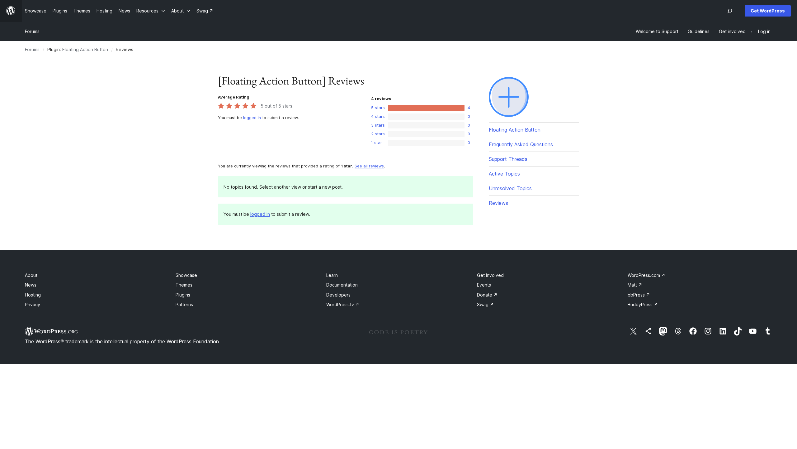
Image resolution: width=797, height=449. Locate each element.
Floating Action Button (85, 49)
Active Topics (504, 174)
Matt (635, 284)
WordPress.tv (342, 304)
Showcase (186, 275)
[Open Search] (729, 11)
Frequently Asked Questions (521, 144)
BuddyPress (643, 304)
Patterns (184, 304)
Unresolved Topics (510, 188)
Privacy (32, 304)
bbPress (639, 294)
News (30, 284)
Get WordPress (768, 10)
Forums (32, 31)
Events (484, 284)
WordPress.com (646, 275)
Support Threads (508, 159)
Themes (184, 284)
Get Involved (490, 275)
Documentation (342, 284)
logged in (252, 117)
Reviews (498, 203)
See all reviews (369, 166)
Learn (332, 275)
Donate (487, 294)
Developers (338, 294)
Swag (485, 304)
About (31, 275)
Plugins (183, 294)
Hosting (33, 294)
